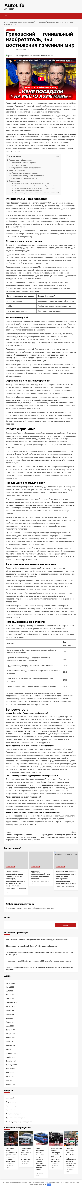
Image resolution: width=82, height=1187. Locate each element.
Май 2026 (9, 991)
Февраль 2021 (11, 1045)
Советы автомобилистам (15, 1118)
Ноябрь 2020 (10, 1057)
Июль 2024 (10, 1010)
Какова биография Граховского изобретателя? (32, 183)
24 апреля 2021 (20, 891)
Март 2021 (10, 1041)
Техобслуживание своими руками (19, 1122)
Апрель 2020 (10, 1084)
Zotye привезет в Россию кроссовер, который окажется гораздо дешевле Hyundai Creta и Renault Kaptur (39, 953)
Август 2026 (10, 983)
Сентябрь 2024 (11, 1002)
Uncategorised (10, 29)
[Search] (75, 16)
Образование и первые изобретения (26, 168)
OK (49, 1184)
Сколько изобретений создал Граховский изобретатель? (35, 188)
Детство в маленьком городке (24, 162)
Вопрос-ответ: (14, 181)
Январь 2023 (10, 1034)
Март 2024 (10, 1026)
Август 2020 (10, 1069)
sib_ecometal (10, 50)
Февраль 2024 (11, 1030)
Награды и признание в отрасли (24, 178)
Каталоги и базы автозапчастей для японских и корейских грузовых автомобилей (37, 940)
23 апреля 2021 (70, 886)
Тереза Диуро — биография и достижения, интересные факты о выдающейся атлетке (58, 834)
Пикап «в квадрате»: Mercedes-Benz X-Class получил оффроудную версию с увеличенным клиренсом (39, 968)
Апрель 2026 (10, 995)
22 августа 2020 (21, 50)
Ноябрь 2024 (10, 999)
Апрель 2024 (10, 1022)
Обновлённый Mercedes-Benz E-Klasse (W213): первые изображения (31, 946)
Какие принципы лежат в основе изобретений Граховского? (37, 193)
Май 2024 (9, 1018)
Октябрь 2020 (11, 1061)
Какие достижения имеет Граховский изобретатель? (34, 186)
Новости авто (11, 1106)
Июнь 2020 (10, 1076)
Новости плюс (11, 1110)
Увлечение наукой (19, 165)
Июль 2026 (10, 987)
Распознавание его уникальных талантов (28, 176)
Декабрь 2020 (11, 1053)
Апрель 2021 (10, 1037)
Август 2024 (10, 1006)
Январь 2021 (10, 1049)
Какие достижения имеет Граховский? (29, 190)
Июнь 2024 (10, 1014)
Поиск (7, 917)
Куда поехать (11, 1102)
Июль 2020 (10, 1073)
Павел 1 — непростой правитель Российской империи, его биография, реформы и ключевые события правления (23, 836)
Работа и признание (17, 170)
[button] (56, 157)
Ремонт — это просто (13, 1114)
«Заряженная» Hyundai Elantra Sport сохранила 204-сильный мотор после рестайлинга (38, 961)
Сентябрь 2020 (11, 1065)
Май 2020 (9, 1080)
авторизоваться (47, 908)
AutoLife (14, 5)
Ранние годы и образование (20, 160)
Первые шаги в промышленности (25, 173)
